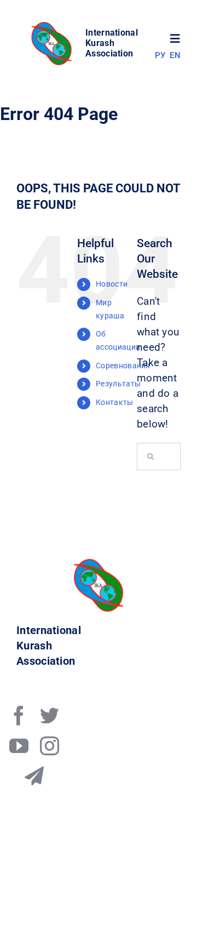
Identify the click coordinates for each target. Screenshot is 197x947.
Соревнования (123, 365)
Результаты (118, 383)
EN (175, 55)
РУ (160, 55)
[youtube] (18, 745)
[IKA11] (98, 564)
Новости (112, 283)
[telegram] (34, 775)
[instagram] (49, 745)
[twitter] (49, 715)
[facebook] (18, 715)
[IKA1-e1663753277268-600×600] (53, 25)
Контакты (114, 402)
